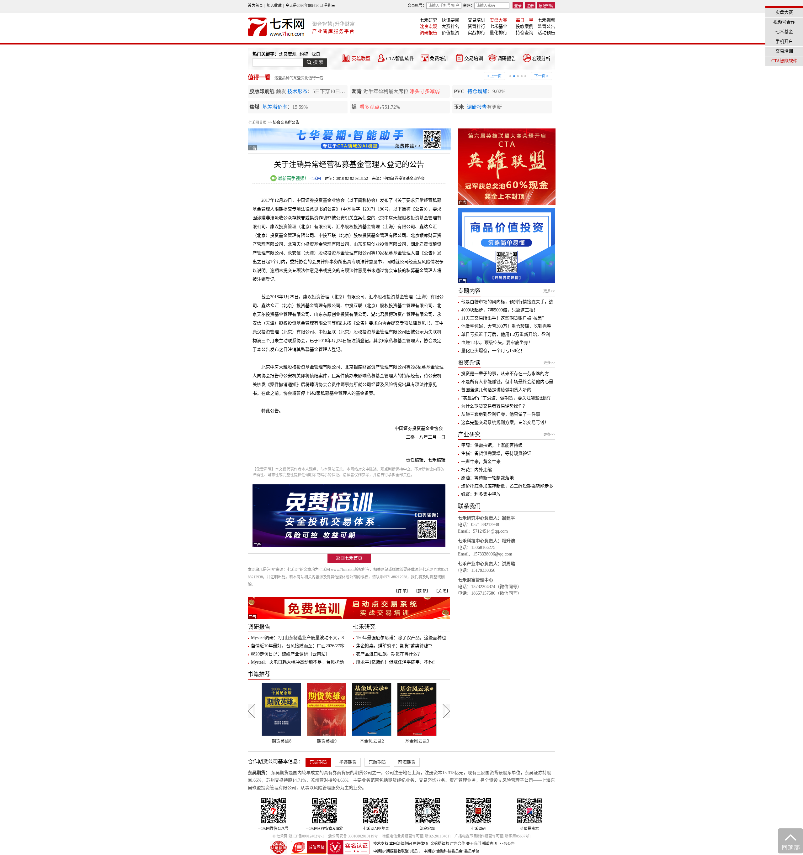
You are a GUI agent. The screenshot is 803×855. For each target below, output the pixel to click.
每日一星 (524, 20)
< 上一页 (494, 76)
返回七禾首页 (349, 558)
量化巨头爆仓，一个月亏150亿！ (493, 350)
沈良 (315, 54)
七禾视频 (546, 20)
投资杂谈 (469, 363)
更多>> (549, 291)
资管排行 (476, 26)
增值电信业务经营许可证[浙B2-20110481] (416, 836)
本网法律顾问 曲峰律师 (408, 844)
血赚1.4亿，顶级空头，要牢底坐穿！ (497, 342)
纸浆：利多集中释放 (481, 494)
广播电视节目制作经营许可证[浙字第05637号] (492, 836)
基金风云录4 (417, 741)
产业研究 (469, 434)
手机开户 (784, 41)
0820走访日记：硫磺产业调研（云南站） (290, 654)
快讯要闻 (450, 20)
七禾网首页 (257, 122)
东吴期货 (318, 762)
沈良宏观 (428, 26)
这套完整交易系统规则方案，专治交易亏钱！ (505, 422)
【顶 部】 (422, 591)
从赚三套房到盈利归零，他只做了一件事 (500, 414)
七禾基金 (498, 26)
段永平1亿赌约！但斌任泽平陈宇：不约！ (396, 662)
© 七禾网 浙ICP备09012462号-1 (298, 836)
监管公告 (546, 26)
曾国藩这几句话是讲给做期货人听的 (496, 390)
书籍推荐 (259, 674)
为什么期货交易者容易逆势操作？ (494, 406)
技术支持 (380, 844)
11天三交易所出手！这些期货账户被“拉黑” (502, 318)
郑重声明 (489, 844)
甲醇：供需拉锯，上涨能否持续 (492, 445)
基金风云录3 (372, 741)
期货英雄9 (281, 741)
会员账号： (416, 5)
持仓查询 (524, 32)
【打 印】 (402, 591)
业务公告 (507, 844)
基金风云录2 (327, 741)
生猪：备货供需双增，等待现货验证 (496, 453)
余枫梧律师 (439, 844)
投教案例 (524, 26)
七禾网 (315, 178)
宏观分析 (541, 58)
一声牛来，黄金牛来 (481, 461)
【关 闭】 (442, 591)
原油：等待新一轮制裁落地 (487, 478)
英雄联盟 (361, 58)
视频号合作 (784, 22)
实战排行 (476, 32)
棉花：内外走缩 (476, 469)
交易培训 (476, 20)
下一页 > (541, 76)
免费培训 (439, 58)
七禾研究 (428, 20)
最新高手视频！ (293, 178)
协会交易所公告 (286, 122)
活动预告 (546, 32)
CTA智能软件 (400, 58)
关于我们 (473, 844)
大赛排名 (450, 26)
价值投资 (450, 32)
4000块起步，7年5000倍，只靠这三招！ (499, 310)
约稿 (304, 54)
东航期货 (377, 762)
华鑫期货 (348, 762)
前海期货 (407, 762)
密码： (468, 5)
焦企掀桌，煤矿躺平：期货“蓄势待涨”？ (395, 646)
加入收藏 (274, 5)
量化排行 (498, 32)
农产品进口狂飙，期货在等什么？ (389, 654)
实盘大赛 (498, 20)
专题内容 (469, 291)
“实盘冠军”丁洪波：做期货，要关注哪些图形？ (507, 398)
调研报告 (428, 32)
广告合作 (457, 844)
